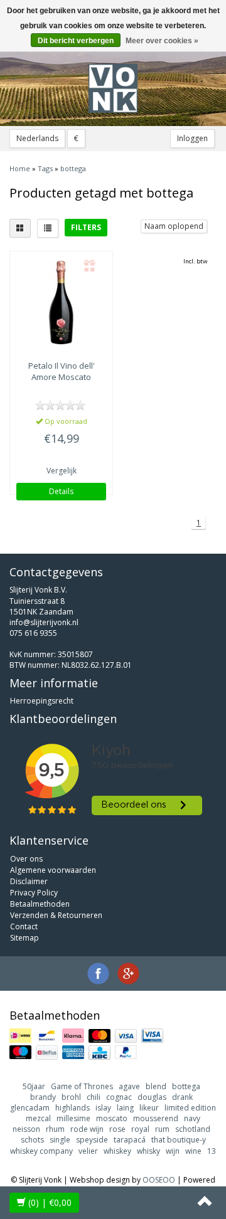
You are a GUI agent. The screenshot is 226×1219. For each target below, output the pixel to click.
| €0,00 (50, 1202)
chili (93, 1097)
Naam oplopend (173, 226)
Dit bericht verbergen (76, 40)
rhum (55, 1129)
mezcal (38, 1118)
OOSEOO (159, 1179)
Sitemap (24, 937)
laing (125, 1107)
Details (61, 491)
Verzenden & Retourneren (56, 915)
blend (156, 1086)
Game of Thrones (82, 1086)
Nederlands (37, 138)
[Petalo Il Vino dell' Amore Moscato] (61, 302)
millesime (73, 1118)
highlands (72, 1107)
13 (211, 1151)
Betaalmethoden (40, 904)
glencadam (30, 1107)
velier (88, 1151)
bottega (73, 168)
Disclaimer (29, 881)
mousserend (155, 1118)
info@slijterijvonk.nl (43, 622)
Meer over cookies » (162, 40)
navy (192, 1118)
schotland (192, 1129)
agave (129, 1086)
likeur (149, 1107)
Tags (45, 168)
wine (193, 1151)
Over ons (26, 858)
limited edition (190, 1107)
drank (182, 1097)
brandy (43, 1097)
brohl (71, 1097)
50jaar (34, 1086)
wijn (173, 1151)
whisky (148, 1151)
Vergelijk (61, 470)
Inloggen (192, 138)
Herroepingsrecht (41, 700)
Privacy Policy (34, 892)
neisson (26, 1129)
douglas (151, 1097)
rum (162, 1129)
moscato (111, 1118)
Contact (24, 926)
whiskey (117, 1151)
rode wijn (87, 1129)
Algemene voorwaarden (53, 870)
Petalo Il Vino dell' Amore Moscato (61, 371)
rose (117, 1129)
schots (32, 1139)
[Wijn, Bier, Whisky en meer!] (113, 88)
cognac (119, 1097)
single (60, 1139)
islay (103, 1107)
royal (140, 1129)
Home (19, 168)
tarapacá (130, 1139)
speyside (92, 1139)
